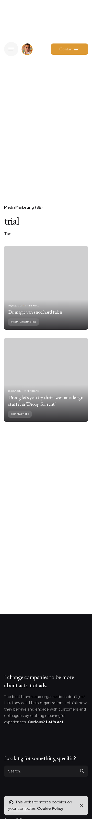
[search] (82, 771)
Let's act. (55, 722)
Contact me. (69, 49)
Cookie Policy (50, 808)
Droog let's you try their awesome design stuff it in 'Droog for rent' (45, 400)
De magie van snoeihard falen (35, 311)
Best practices (20, 414)
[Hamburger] (11, 49)
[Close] (81, 805)
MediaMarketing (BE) (23, 207)
